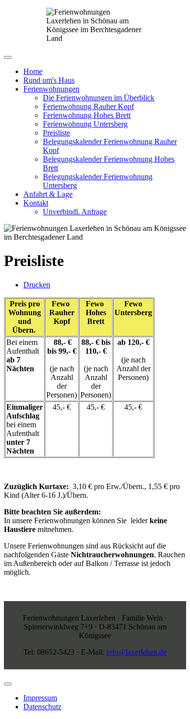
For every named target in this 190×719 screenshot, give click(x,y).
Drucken (36, 285)
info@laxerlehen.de (136, 652)
